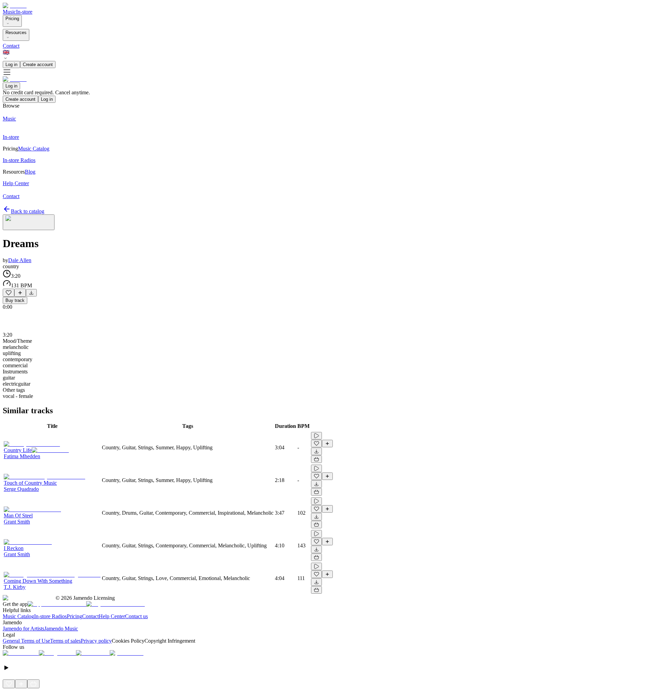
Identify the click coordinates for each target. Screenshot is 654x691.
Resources (16, 32)
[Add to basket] (316, 459)
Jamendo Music (61, 628)
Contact (11, 46)
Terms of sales (65, 641)
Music (9, 12)
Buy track (15, 300)
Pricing (12, 18)
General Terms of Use (26, 641)
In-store (24, 12)
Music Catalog (18, 616)
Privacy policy (96, 641)
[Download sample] (31, 292)
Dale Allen (19, 260)
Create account (38, 64)
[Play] (28, 222)
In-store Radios (50, 616)
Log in (11, 64)
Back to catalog (27, 211)
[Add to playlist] (20, 293)
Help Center (112, 616)
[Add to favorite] (8, 293)
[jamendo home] (15, 6)
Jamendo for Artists (23, 628)
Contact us (136, 616)
